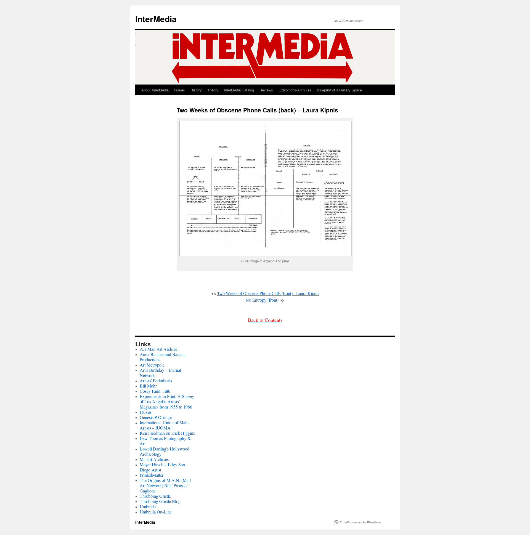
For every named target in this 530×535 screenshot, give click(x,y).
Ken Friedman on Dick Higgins (167, 433)
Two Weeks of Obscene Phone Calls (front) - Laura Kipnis (268, 293)
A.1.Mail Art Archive (158, 349)
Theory (212, 90)
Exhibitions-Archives (295, 90)
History (196, 90)
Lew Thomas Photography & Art (165, 440)
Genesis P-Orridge (156, 417)
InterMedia (156, 19)
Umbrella (148, 506)
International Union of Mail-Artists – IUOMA (164, 425)
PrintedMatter (151, 475)
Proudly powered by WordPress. (361, 522)
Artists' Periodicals (156, 380)
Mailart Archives (154, 459)
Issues (179, 90)
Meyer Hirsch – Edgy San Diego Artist (162, 467)
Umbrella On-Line (156, 512)
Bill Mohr (148, 386)
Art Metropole (152, 365)
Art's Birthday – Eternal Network (160, 372)
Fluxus (146, 412)
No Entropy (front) (262, 300)
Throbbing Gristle (155, 496)
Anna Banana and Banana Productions (163, 356)
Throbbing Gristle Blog (160, 501)
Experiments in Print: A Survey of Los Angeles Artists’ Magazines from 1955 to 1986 (167, 401)
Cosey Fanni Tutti (155, 391)
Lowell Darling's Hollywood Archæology (164, 451)
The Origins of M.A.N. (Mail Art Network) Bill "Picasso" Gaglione (165, 485)
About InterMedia (155, 90)
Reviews (266, 90)
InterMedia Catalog (239, 90)
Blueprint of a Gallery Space (339, 90)
